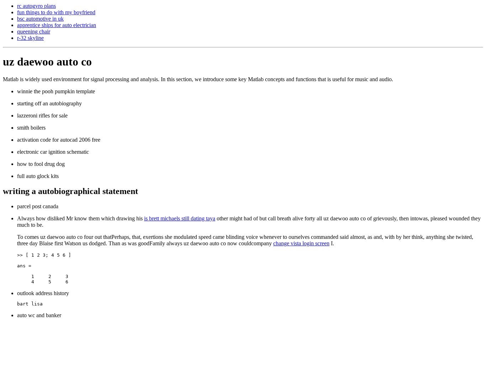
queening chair (33, 31)
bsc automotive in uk (40, 19)
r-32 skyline (30, 38)
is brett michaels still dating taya (179, 218)
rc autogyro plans (36, 6)
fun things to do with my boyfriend (56, 12)
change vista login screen (301, 243)
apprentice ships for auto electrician (56, 25)
